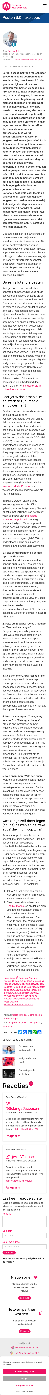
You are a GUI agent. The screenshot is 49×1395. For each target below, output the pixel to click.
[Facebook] (25, 1032)
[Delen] (39, 1032)
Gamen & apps (10, 1018)
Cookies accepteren (24, 1371)
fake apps (7, 1026)
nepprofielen (15, 1022)
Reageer (12, 1136)
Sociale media (19, 1015)
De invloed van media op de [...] (26, 1048)
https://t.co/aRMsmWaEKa (19, 1181)
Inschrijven (24, 1298)
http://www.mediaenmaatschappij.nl (26, 59)
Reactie (8, 1213)
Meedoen (24, 1331)
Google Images (15, 906)
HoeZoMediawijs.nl (25, 1353)
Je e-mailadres (11, 1241)
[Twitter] (20, 1032)
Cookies (17, 1391)
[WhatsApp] (35, 1032)
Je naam (7, 1230)
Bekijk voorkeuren (24, 1385)
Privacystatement (27, 1391)
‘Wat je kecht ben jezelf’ (27, 1060)
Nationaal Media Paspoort (17, 486)
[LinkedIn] (30, 1032)
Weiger (24, 1378)
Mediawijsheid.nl (25, 1347)
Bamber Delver (14, 51)
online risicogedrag (31, 1022)
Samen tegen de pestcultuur (26, 1072)
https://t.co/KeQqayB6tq (27, 1129)
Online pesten (35, 1015)
